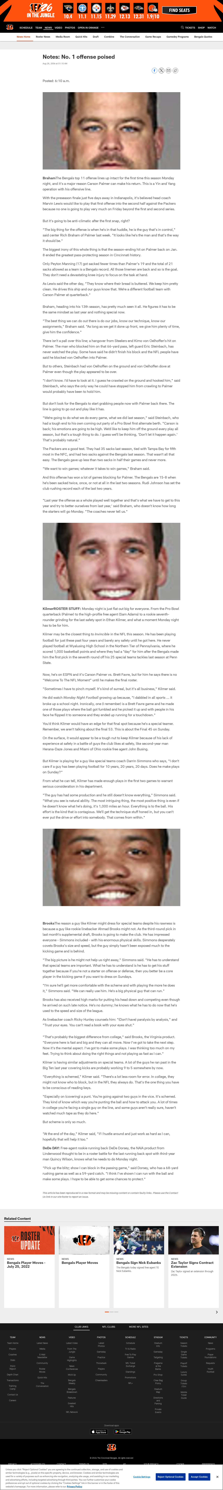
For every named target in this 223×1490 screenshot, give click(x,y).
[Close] (217, 1477)
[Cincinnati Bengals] (111, 1448)
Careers (12, 1400)
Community (42, 1363)
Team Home (12, 1343)
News (210, 1343)
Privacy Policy (74, 1486)
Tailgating (158, 1357)
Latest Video (72, 1343)
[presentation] (217, 1312)
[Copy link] (175, 71)
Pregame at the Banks (158, 1366)
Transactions (13, 1380)
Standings (130, 1371)
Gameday (101, 1351)
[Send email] (168, 72)
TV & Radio (130, 1348)
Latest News (42, 1343)
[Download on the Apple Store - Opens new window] (99, 1432)
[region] (111, 1477)
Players (12, 1348)
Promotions (130, 1377)
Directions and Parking (158, 1400)
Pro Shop (158, 1374)
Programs (210, 1348)
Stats (12, 1360)
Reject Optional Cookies (171, 1476)
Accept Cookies (199, 1476)
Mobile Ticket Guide (184, 1395)
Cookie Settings (141, 1476)
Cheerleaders (101, 1380)
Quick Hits (42, 1377)
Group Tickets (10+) (183, 1383)
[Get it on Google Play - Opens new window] (123, 1433)
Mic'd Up (72, 1374)
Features (72, 1397)
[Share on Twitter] (161, 72)
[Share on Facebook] (154, 72)
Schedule (130, 1343)
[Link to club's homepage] (10, 27)
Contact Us (12, 1394)
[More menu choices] (102, 27)
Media (42, 1348)
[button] (107, 1312)
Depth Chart (12, 1374)
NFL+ (130, 1383)
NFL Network (72, 1412)
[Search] (182, 27)
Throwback (101, 1363)
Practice (101, 1357)
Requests (210, 1363)
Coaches (13, 1354)
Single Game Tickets (183, 1354)
